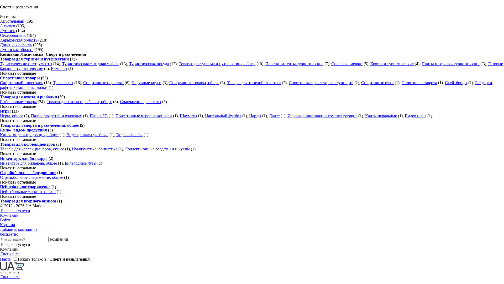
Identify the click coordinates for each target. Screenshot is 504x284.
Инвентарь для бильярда (24, 158)
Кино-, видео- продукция (23, 130)
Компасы (59, 68)
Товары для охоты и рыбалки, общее (79, 101)
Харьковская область (18, 40)
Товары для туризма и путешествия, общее (217, 64)
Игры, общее (11, 116)
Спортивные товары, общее (194, 82)
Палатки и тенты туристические (294, 64)
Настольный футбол (223, 116)
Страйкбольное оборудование (28, 172)
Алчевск (7, 26)
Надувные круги (146, 82)
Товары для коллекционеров (27, 144)
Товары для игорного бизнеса (28, 201)
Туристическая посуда (149, 64)
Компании (9, 215)
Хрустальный (12, 21)
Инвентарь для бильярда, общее (28, 163)
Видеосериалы (129, 135)
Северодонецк (13, 35)
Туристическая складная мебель (90, 64)
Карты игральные (381, 116)
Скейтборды (456, 82)
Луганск (7, 30)
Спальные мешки (347, 64)
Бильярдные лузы (80, 163)
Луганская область (16, 49)
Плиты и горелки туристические (451, 64)
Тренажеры (63, 82)
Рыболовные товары (18, 101)
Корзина (7, 224)
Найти (6, 259)
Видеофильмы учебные (87, 135)
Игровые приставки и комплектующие (322, 116)
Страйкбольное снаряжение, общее (31, 177)
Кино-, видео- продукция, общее (29, 135)
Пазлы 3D (99, 116)
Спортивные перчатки (103, 82)
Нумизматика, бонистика (94, 149)
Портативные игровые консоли (144, 116)
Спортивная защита (419, 82)
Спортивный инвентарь (21, 82)
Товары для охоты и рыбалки (28, 97)
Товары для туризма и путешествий (34, 59)
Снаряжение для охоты (140, 101)
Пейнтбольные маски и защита (28, 191)
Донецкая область (16, 45)
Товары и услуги (15, 210)
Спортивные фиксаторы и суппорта (321, 82)
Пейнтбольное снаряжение (25, 187)
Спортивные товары (20, 78)
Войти (6, 220)
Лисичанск (10, 254)
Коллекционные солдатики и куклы (157, 149)
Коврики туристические (392, 64)
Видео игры (415, 116)
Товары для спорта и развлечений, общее (39, 125)
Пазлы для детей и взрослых (56, 116)
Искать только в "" (55, 259)
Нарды (255, 116)
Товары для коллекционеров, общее (32, 149)
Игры (5, 111)
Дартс (274, 116)
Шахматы (188, 116)
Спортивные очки (377, 82)
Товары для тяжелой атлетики (254, 82)
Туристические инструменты (26, 64)
